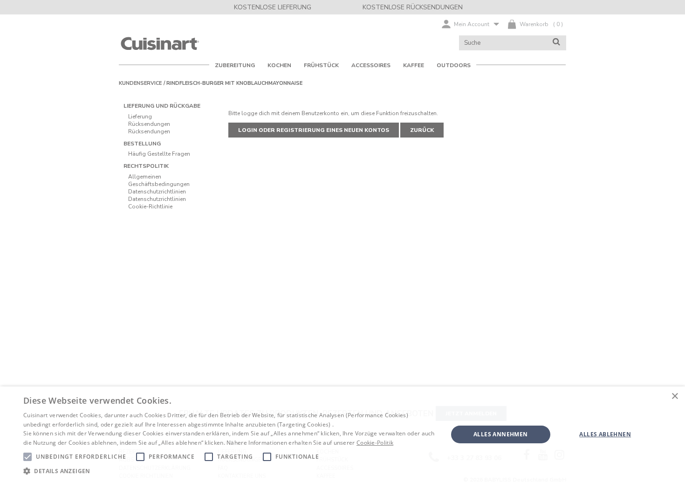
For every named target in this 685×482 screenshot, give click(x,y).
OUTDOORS (454, 65)
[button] (229, 470)
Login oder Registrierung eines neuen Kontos (313, 130)
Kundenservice (140, 83)
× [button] (674, 396)
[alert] (342, 434)
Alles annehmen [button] (500, 434)
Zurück (422, 130)
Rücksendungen (149, 124)
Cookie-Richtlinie (150, 206)
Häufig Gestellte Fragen (159, 154)
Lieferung (140, 116)
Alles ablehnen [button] (605, 434)
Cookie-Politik (374, 443)
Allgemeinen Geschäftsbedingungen (159, 180)
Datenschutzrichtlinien (157, 191)
